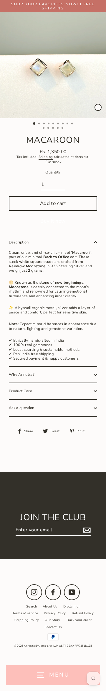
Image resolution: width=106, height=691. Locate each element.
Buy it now (52, 221)
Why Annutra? (21, 374)
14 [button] (63, 128)
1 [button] (34, 123)
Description (19, 242)
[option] (53, 65)
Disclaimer (71, 606)
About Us (50, 606)
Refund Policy (83, 613)
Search (31, 606)
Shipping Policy (26, 620)
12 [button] (53, 128)
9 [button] (72, 124)
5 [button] (53, 124)
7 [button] (63, 124)
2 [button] (39, 124)
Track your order (79, 620)
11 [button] (48, 128)
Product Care (20, 391)
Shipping (46, 157)
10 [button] (44, 128)
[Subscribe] (86, 530)
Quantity (53, 172)
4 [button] (49, 124)
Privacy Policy (55, 613)
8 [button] (68, 124)
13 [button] (58, 128)
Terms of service (25, 613)
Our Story (52, 620)
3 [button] (44, 124)
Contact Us (53, 627)
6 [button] (58, 124)
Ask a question (21, 407)
